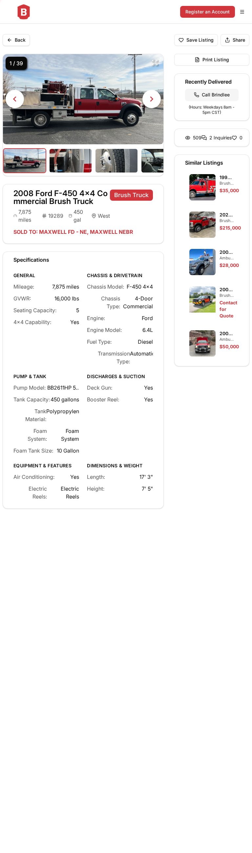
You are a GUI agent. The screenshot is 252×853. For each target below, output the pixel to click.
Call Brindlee (216, 94)
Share (239, 40)
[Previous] (15, 99)
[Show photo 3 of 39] (116, 160)
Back (20, 40)
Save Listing (200, 40)
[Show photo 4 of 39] (162, 160)
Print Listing (215, 59)
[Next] (151, 99)
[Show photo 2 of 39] (70, 160)
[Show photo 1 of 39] (24, 160)
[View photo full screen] (155, 63)
